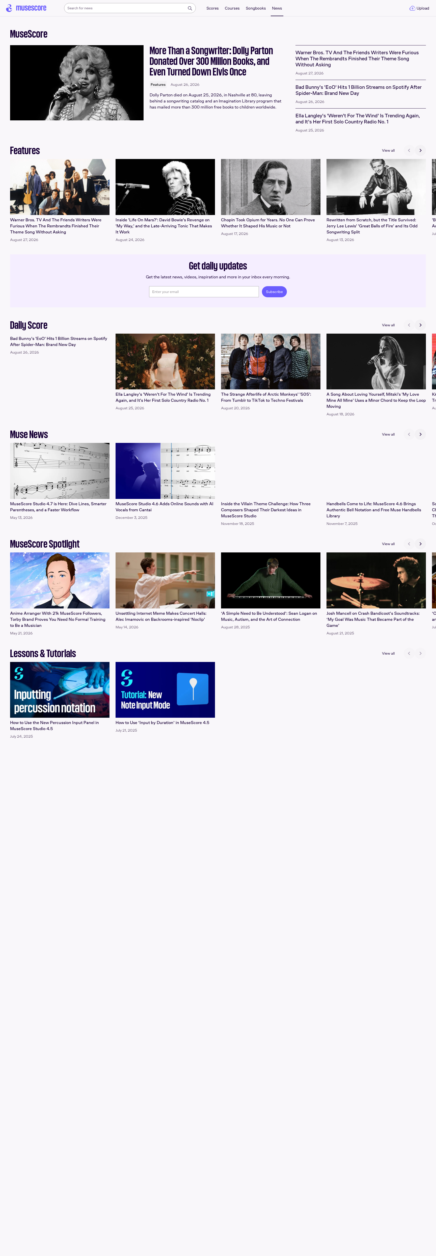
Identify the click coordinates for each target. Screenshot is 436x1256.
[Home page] (26, 8)
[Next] (420, 150)
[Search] (190, 8)
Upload (423, 8)
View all (388, 150)
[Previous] (409, 150)
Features (158, 84)
